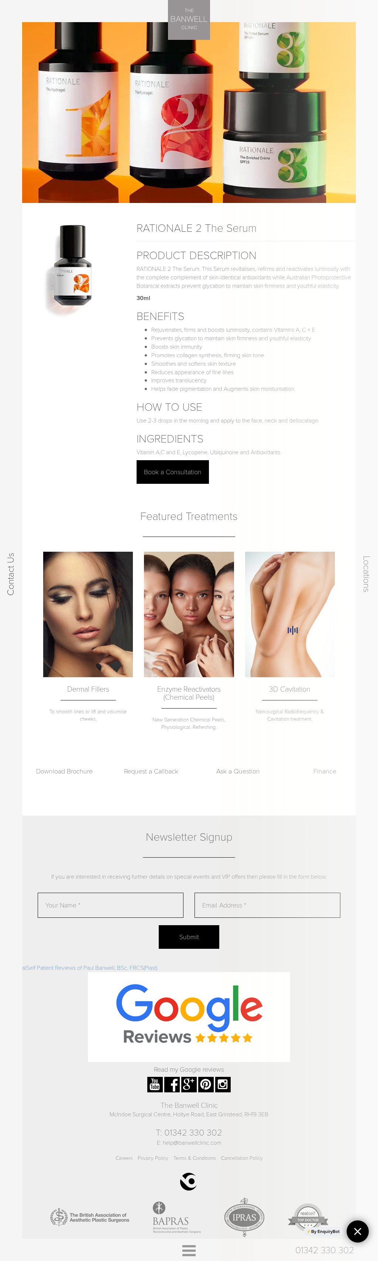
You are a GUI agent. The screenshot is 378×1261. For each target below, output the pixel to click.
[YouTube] (155, 1081)
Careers (124, 1157)
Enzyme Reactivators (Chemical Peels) (189, 692)
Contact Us (10, 573)
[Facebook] (172, 1081)
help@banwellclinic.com (192, 1142)
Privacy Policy (153, 1157)
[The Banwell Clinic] (189, 20)
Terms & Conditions (194, 1157)
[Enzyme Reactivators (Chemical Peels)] (189, 614)
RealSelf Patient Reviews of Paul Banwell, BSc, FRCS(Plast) (86, 967)
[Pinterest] (206, 1081)
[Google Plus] (189, 1081)
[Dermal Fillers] (88, 614)
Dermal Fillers (88, 688)
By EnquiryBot (325, 1231)
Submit (189, 936)
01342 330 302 (193, 1132)
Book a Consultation (173, 471)
